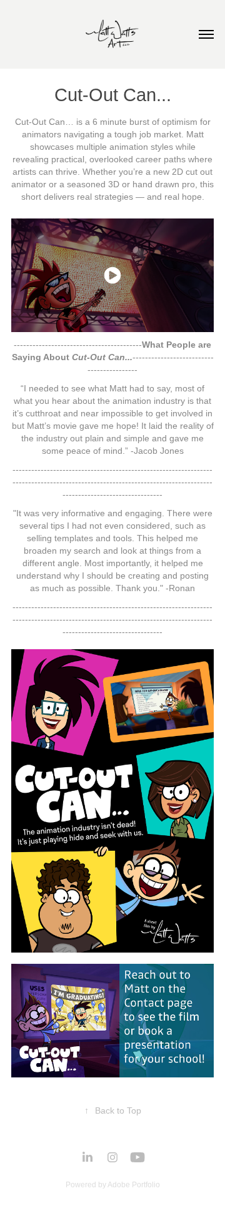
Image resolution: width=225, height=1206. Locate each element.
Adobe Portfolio (134, 1184)
